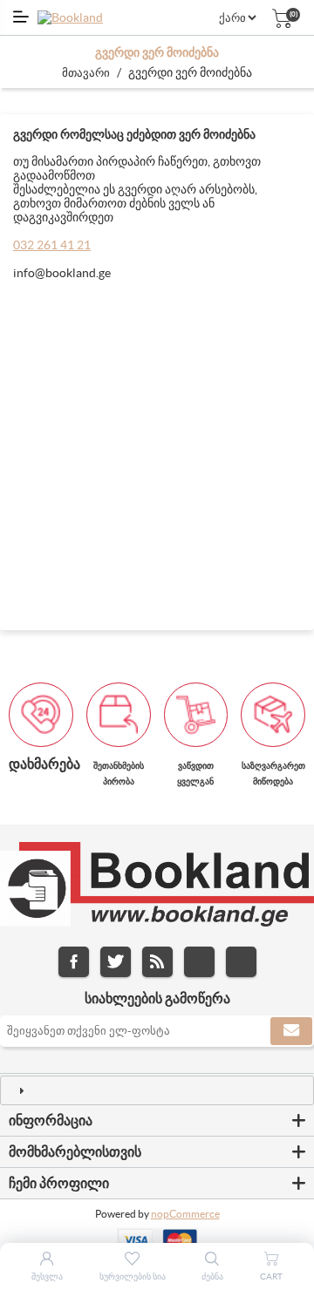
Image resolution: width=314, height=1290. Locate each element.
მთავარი (86, 72)
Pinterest (241, 962)
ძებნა (212, 1276)
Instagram (199, 962)
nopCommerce (185, 1213)
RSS (157, 962)
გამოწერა (291, 1031)
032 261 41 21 (52, 245)
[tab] (157, 1090)
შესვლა (47, 1276)
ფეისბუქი (73, 962)
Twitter (115, 962)
